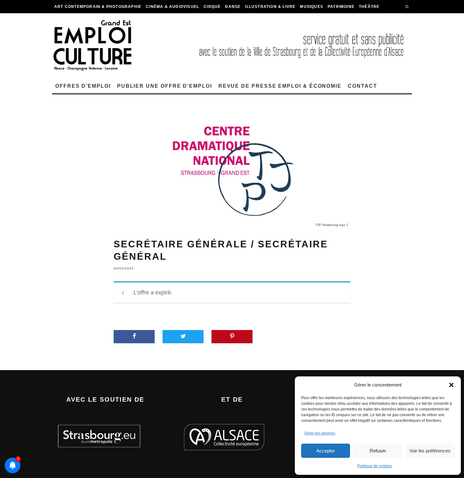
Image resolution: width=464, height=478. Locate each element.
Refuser (378, 450)
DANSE (233, 6)
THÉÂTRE (369, 6)
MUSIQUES (311, 6)
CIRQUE (212, 6)
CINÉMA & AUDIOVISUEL (172, 6)
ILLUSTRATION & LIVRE (270, 6)
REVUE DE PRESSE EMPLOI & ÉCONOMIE (280, 86)
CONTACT (362, 86)
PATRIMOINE (341, 6)
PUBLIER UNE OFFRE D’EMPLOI (164, 86)
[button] (451, 385)
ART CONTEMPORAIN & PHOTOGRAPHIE (97, 6)
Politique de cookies (374, 466)
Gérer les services (319, 433)
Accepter (325, 450)
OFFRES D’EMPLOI (83, 86)
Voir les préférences (429, 450)
